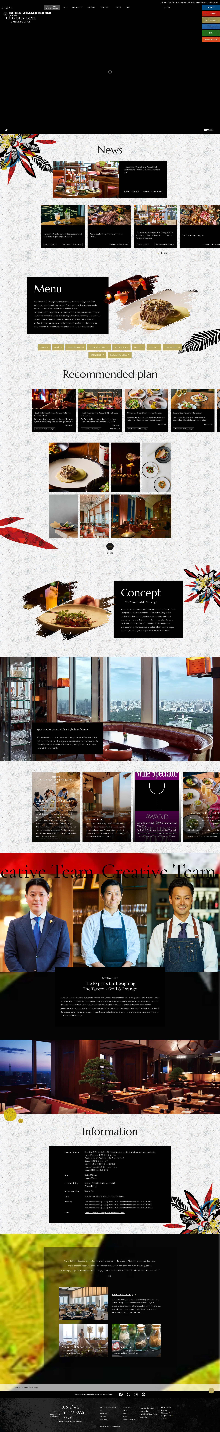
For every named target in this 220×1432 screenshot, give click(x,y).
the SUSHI (91, 7)
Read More (69, 425)
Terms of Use (143, 1417)
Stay (162, 1418)
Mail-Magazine (211, 39)
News (128, 7)
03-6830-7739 (74, 1415)
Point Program (166, 1407)
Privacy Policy (144, 1411)
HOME (16, 1387)
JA (165, 7)
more (164, 252)
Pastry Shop (105, 7)
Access (125, 1416)
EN (169, 7)
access (211, 7)
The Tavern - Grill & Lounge (52, 7)
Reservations (211, 20)
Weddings (164, 1413)
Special (118, 7)
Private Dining (127, 1407)
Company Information (147, 1408)
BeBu (65, 7)
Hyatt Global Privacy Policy (148, 1414)
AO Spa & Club (166, 1416)
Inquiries (164, 1410)
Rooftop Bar (77, 7)
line (211, 33)
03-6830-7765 (77, 1421)
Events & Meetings (129, 1419)
